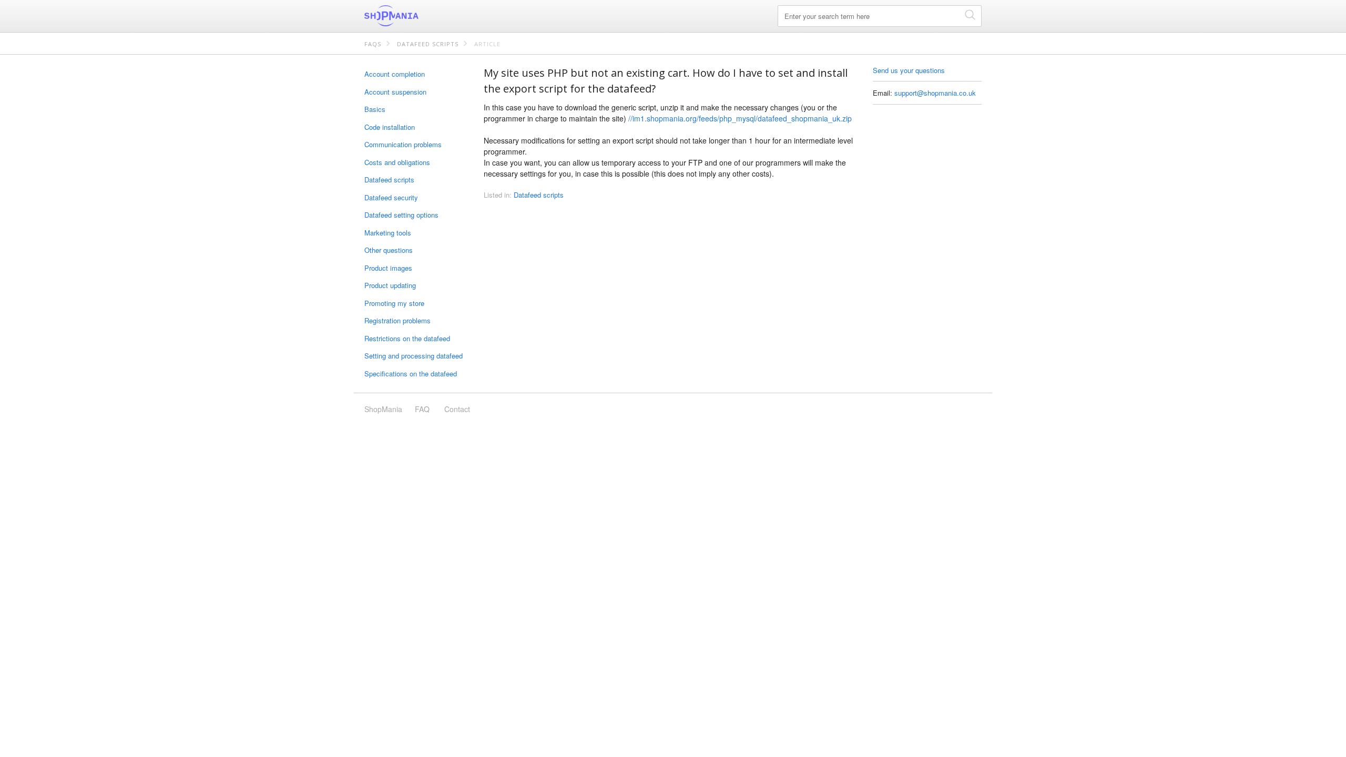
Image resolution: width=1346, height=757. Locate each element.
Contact (457, 409)
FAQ (422, 409)
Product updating (390, 285)
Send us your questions (909, 70)
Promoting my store (394, 303)
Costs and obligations (397, 162)
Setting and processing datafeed (413, 356)
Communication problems (403, 144)
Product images (388, 268)
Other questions (388, 250)
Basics (374, 109)
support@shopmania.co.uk (935, 93)
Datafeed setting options (401, 215)
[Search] (970, 14)
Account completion (394, 74)
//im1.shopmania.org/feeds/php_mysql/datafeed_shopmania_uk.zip (740, 118)
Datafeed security (391, 197)
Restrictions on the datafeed (407, 338)
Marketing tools (387, 233)
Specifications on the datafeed (410, 373)
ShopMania (417, 15)
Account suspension (395, 92)
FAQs (372, 44)
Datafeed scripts (427, 44)
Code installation (389, 127)
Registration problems (397, 320)
